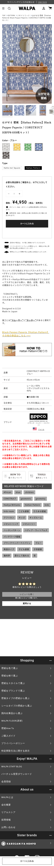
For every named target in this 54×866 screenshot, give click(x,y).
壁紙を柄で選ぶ (9, 675)
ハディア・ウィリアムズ (36, 530)
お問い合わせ (8, 827)
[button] (9, 8)
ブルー (38, 542)
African (7, 492)
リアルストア (8, 812)
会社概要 (6, 804)
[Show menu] (4, 8)
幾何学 (7, 555)
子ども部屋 (24, 549)
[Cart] (50, 8)
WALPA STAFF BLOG (11, 766)
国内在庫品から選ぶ (12, 713)
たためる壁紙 (40, 511)
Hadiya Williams (12, 504)
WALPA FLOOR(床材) (12, 720)
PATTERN (11, 15)
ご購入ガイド (8, 735)
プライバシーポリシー (13, 743)
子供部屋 (38, 549)
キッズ (22, 517)
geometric (26, 498)
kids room (9, 511)
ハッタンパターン (12, 530)
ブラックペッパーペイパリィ (17, 542)
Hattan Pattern (33, 168)
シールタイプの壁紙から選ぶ (16, 705)
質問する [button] (27, 603)
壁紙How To (7, 728)
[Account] (43, 8)
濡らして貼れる (22, 555)
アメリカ (41, 429)
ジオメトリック (23, 15)
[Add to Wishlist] (27, 232)
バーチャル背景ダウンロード (16, 774)
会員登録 (6, 781)
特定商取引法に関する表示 (15, 750)
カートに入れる (27, 223)
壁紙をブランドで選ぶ (13, 690)
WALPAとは (7, 797)
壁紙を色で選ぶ (9, 668)
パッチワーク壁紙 (12, 536)
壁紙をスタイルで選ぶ (13, 683)
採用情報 (6, 819)
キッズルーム (35, 517)
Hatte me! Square (12, 168)
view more (42, 2)
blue (18, 492)
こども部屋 (24, 511)
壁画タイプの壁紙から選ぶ (15, 698)
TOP (4, 15)
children (29, 492)
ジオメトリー (29, 523)
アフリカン (9, 517)
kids (47, 504)
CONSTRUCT (10, 498)
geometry (40, 498)
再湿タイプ (9, 549)
